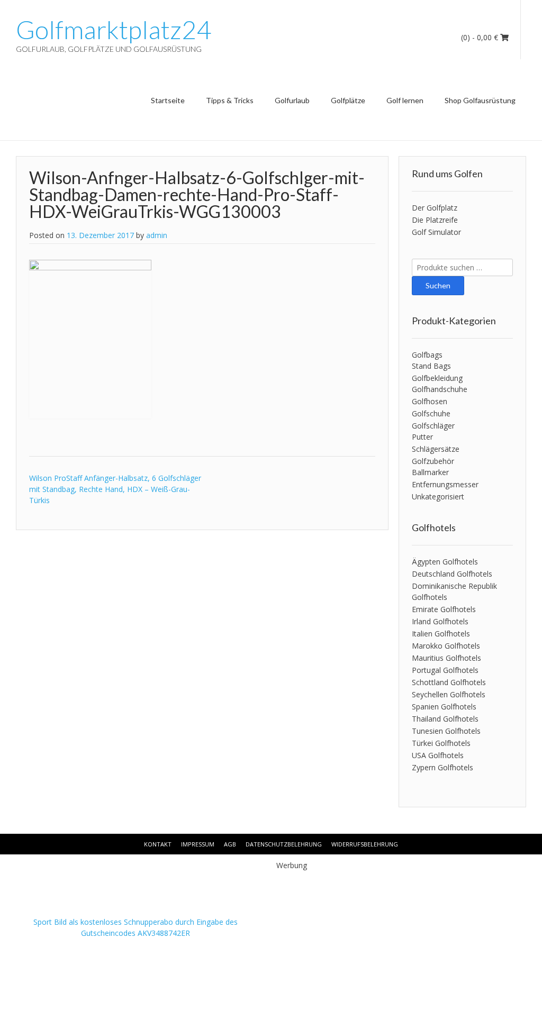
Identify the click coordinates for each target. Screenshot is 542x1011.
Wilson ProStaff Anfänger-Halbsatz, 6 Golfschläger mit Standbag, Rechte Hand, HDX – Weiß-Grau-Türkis (115, 489)
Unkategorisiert (438, 496)
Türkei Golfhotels (441, 743)
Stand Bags (431, 366)
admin (156, 235)
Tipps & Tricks (230, 100)
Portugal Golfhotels (445, 670)
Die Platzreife (435, 220)
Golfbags (427, 355)
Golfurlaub (292, 100)
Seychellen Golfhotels (448, 694)
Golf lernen (404, 100)
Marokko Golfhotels (446, 646)
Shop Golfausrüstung (480, 100)
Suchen (438, 285)
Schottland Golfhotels (449, 682)
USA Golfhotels (438, 755)
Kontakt (157, 844)
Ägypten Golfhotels (445, 562)
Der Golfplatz (434, 208)
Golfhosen (429, 401)
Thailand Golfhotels (445, 719)
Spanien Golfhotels (444, 707)
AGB (230, 844)
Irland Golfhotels (440, 621)
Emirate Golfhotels (444, 609)
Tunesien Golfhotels (446, 731)
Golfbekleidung (437, 378)
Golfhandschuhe (439, 389)
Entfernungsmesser (445, 484)
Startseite (168, 100)
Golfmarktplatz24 (113, 29)
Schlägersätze (435, 449)
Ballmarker (430, 472)
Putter (422, 437)
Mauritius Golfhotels (446, 658)
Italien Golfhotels (441, 634)
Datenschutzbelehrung (284, 844)
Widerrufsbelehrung (364, 844)
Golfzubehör (433, 461)
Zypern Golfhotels (442, 767)
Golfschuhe (431, 413)
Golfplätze (348, 100)
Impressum (197, 844)
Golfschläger (433, 426)
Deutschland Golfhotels (452, 574)
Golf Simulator (436, 232)
